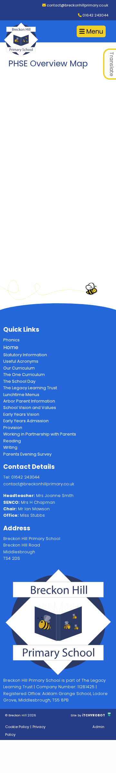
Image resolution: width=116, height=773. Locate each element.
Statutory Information (25, 355)
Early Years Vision (21, 414)
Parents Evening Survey (27, 454)
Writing (10, 447)
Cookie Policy (17, 726)
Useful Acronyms (20, 361)
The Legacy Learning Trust (30, 388)
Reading (12, 441)
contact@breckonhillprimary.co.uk (77, 5)
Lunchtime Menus (21, 394)
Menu (94, 31)
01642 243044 (95, 15)
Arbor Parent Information (29, 401)
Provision (12, 427)
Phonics (11, 340)
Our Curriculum (19, 368)
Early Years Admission (26, 421)
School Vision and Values (29, 407)
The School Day (19, 381)
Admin (98, 726)
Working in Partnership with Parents (39, 434)
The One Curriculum (24, 374)
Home (10, 347)
